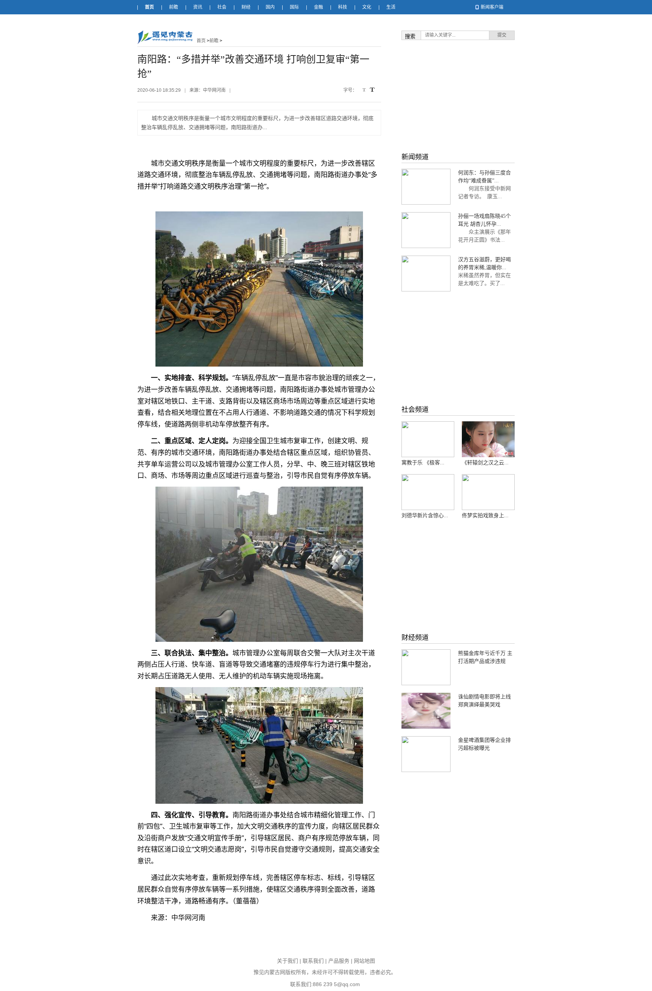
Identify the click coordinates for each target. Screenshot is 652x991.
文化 (366, 7)
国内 (270, 7)
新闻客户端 (492, 7)
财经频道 (415, 637)
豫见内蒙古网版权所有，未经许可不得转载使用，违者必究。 (325, 972)
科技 (342, 7)
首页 (149, 7)
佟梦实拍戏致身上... (485, 515)
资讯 (197, 7)
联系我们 (313, 961)
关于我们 (287, 961)
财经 (246, 7)
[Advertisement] (458, 95)
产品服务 (338, 961)
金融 (318, 7)
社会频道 (415, 409)
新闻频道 (415, 157)
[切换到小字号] (366, 89)
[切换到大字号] (373, 89)
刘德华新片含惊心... (424, 515)
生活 (390, 7)
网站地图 (364, 961)
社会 (221, 7)
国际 (294, 7)
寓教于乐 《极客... (422, 462)
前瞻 (173, 7)
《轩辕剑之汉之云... (485, 462)
